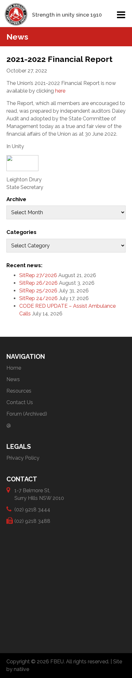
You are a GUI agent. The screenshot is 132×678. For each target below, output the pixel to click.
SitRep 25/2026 (38, 291)
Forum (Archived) (26, 414)
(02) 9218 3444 (32, 510)
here (60, 91)
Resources (18, 391)
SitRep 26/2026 (38, 283)
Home (13, 368)
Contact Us (19, 402)
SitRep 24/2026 (38, 298)
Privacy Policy (22, 458)
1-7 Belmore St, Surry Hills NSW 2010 (39, 494)
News (13, 379)
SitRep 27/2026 (38, 275)
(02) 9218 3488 (32, 521)
